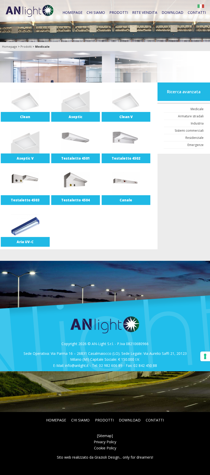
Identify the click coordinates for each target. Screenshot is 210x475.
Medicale (42, 46)
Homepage (72, 12)
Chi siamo (96, 12)
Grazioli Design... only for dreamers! (123, 457)
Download (172, 12)
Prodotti (118, 12)
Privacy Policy (105, 441)
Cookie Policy (105, 448)
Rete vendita (144, 12)
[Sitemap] (105, 435)
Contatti (197, 12)
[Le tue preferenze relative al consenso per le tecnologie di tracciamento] (205, 356)
